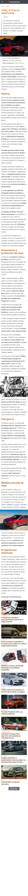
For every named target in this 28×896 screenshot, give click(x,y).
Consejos (4, 640)
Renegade (16, 504)
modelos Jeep (8, 578)
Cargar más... (14, 788)
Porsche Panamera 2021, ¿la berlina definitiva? (12, 713)
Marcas (3, 6)
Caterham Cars (5, 732)
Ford (13, 238)
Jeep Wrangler (15, 502)
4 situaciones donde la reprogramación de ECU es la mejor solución (12, 620)
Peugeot (3, 756)
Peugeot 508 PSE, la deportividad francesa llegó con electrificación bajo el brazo (13, 760)
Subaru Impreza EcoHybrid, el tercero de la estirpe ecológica (13, 691)
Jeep (7, 6)
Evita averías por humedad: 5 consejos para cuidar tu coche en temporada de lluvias (14, 644)
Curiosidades (5, 615)
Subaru (3, 688)
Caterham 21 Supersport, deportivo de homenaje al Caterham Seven (11, 736)
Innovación (4, 664)
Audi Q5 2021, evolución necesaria (10, 783)
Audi (2, 780)
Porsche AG (4, 710)
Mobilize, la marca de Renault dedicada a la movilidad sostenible (12, 668)
